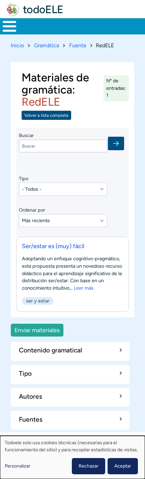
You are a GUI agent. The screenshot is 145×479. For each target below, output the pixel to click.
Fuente (77, 45)
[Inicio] (12, 9)
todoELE (43, 9)
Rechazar (88, 466)
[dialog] (72, 457)
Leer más (83, 288)
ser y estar (37, 301)
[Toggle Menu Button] (9, 26)
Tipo (23, 179)
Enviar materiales (37, 330)
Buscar (26, 135)
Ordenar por (32, 210)
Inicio (17, 45)
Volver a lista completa (46, 115)
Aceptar (122, 466)
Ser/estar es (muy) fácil (53, 245)
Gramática (46, 45)
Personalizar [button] (17, 466)
